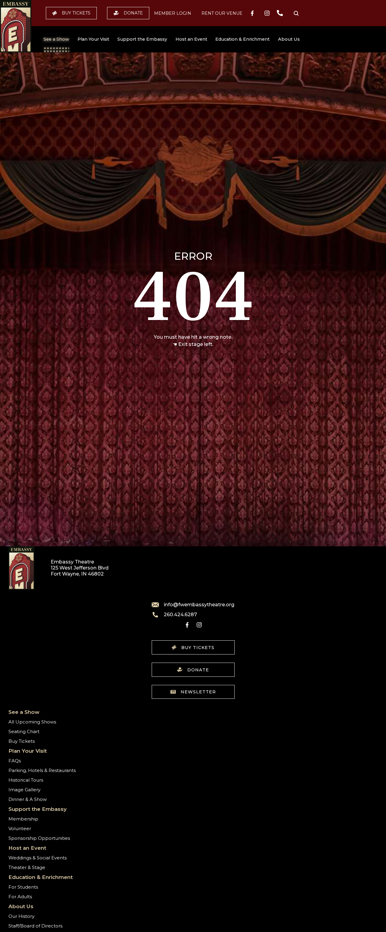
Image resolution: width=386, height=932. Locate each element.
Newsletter (198, 692)
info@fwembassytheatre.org (199, 604)
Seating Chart (24, 731)
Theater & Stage (26, 867)
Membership (23, 819)
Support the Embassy (142, 39)
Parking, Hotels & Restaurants (42, 770)
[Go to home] (15, 26)
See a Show (56, 39)
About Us (289, 39)
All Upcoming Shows (32, 722)
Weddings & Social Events (37, 858)
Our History (21, 916)
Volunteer (19, 828)
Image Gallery (24, 789)
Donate (133, 13)
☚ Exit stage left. (193, 344)
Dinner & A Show (27, 799)
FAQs (14, 761)
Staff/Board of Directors (35, 926)
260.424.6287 (180, 614)
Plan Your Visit (93, 39)
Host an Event (191, 39)
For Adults (20, 896)
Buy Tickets (76, 13)
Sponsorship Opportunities (39, 838)
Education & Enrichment (242, 39)
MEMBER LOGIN (172, 13)
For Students (23, 887)
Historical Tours (25, 780)
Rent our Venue (221, 13)
